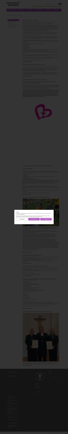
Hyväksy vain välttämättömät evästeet (46, 219)
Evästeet (50, 221)
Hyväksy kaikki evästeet (34, 219)
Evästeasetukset (22, 219)
